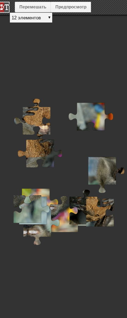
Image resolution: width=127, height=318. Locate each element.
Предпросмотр (70, 7)
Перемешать (32, 7)
